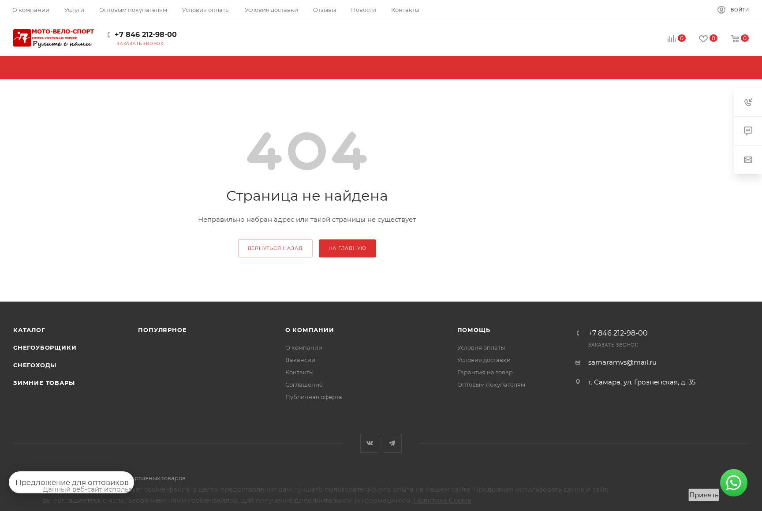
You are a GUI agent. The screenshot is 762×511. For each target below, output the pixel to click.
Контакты (299, 372)
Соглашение (304, 384)
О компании (309, 329)
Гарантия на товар (485, 372)
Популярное (162, 329)
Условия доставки (484, 359)
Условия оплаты (481, 347)
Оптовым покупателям (491, 384)
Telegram (392, 443)
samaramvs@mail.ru (622, 362)
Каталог (29, 329)
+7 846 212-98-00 (146, 34)
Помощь (473, 329)
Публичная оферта (313, 396)
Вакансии (300, 359)
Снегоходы (34, 365)
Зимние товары (44, 382)
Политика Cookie (442, 500)
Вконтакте (369, 443)
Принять (703, 495)
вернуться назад (275, 248)
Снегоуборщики (44, 347)
